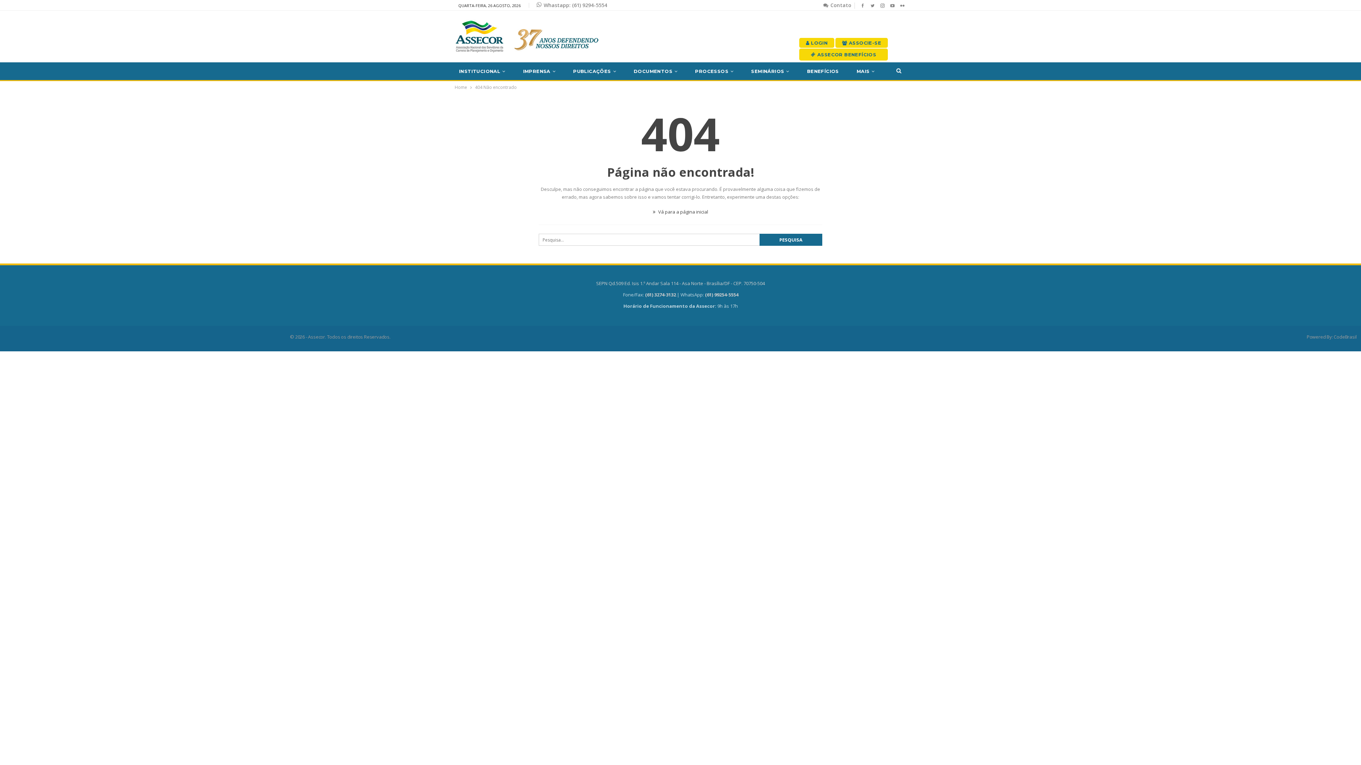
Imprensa (536, 71)
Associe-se (864, 43)
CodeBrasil (1345, 337)
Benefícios (823, 71)
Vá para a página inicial (682, 212)
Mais (863, 71)
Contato (840, 5)
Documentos (653, 71)
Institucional (479, 71)
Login (819, 43)
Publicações (592, 71)
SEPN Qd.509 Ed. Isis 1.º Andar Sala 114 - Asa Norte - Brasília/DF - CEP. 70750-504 (680, 283)
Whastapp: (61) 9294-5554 (575, 5)
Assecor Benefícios (846, 54)
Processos (711, 71)
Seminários (767, 71)
